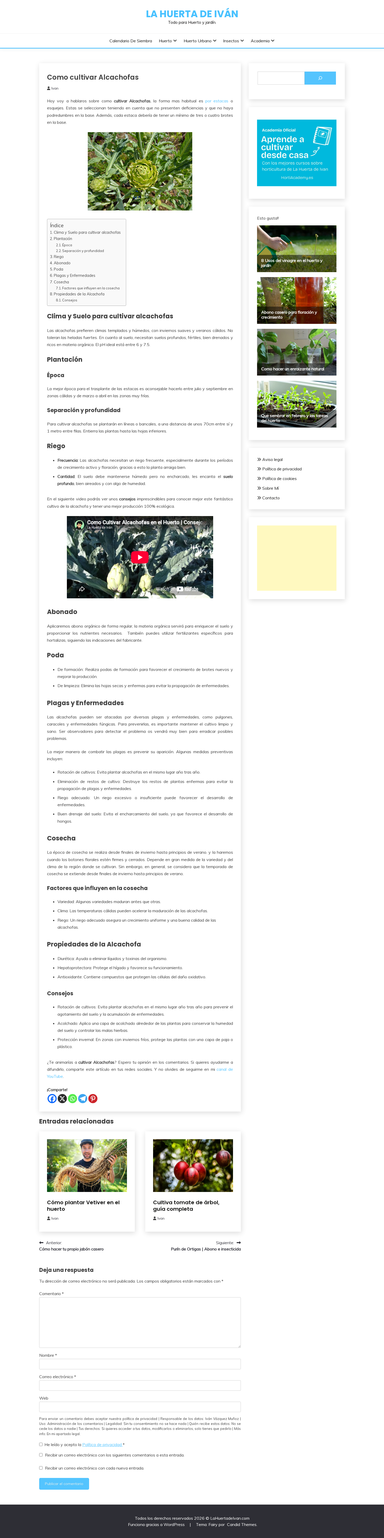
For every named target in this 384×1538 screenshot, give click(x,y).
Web (43, 1398)
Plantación (63, 238)
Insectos (231, 40)
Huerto (165, 40)
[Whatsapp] (72, 1098)
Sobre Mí (270, 488)
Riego (59, 256)
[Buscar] (320, 78)
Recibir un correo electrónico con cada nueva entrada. (94, 1468)
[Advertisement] (296, 558)
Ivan (55, 88)
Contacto (271, 497)
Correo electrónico (57, 1376)
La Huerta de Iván (192, 14)
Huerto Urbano (198, 40)
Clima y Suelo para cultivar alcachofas (87, 232)
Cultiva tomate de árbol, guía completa (186, 1206)
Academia (260, 40)
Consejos (69, 300)
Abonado (62, 262)
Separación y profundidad (83, 251)
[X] (62, 1098)
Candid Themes (242, 1524)
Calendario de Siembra (130, 40)
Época (67, 245)
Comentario (51, 1293)
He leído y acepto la (84, 1444)
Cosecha (61, 281)
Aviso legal (272, 459)
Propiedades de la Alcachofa (79, 293)
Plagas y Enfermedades (74, 275)
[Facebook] (52, 1098)
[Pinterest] (92, 1098)
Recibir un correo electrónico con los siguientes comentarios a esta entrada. (114, 1455)
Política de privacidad (102, 1444)
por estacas (216, 100)
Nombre (48, 1355)
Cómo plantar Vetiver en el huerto (83, 1206)
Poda (58, 269)
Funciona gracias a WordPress (157, 1524)
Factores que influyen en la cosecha (91, 288)
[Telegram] (82, 1098)
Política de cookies (279, 478)
